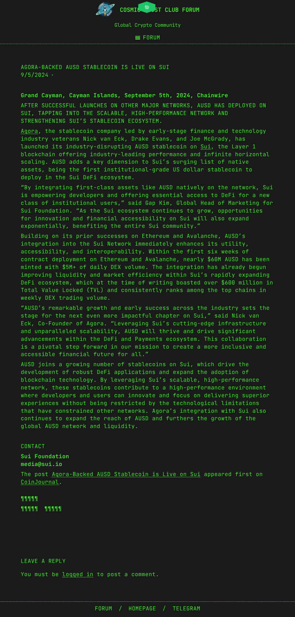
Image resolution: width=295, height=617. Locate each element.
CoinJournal (40, 482)
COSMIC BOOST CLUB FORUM (159, 10)
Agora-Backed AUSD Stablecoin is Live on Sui (126, 474)
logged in (77, 574)
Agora (29, 131)
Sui (206, 146)
